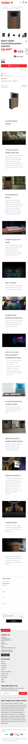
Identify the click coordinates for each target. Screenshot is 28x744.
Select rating (5, 581)
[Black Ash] (4, 62)
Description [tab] (4, 86)
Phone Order (4, 677)
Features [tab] (24, 86)
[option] (14, 20)
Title (4, 597)
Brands (2, 669)
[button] (20, 2)
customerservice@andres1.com (8, 647)
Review (4, 603)
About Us (3, 661)
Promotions (4, 667)
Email (4, 591)
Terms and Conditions (6, 671)
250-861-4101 (4, 644)
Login (2, 679)
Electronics (6, 7)
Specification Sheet (7, 81)
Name (4, 585)
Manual (15, 81)
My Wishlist (3, 665)
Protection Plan (4, 673)
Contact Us (3, 663)
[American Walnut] (2, 62)
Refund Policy (4, 675)
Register (3, 681)
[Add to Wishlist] (26, 41)
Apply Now (18, 56)
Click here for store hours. (7, 651)
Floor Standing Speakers (8, 8)
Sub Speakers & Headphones (17, 7)
